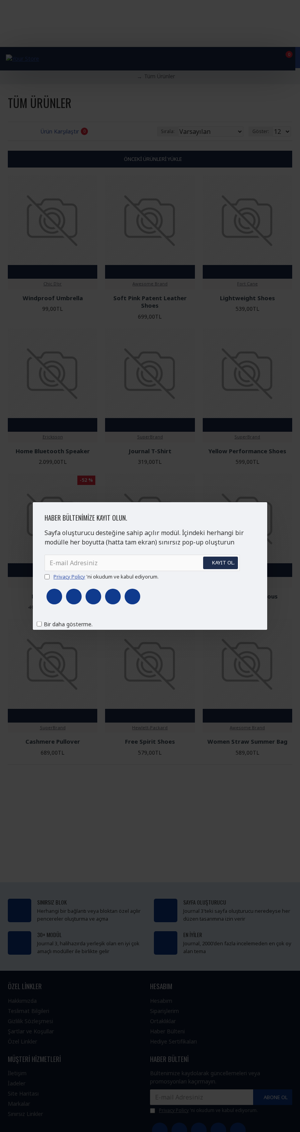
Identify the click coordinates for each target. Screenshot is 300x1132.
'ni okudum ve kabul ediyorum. (106, 576)
